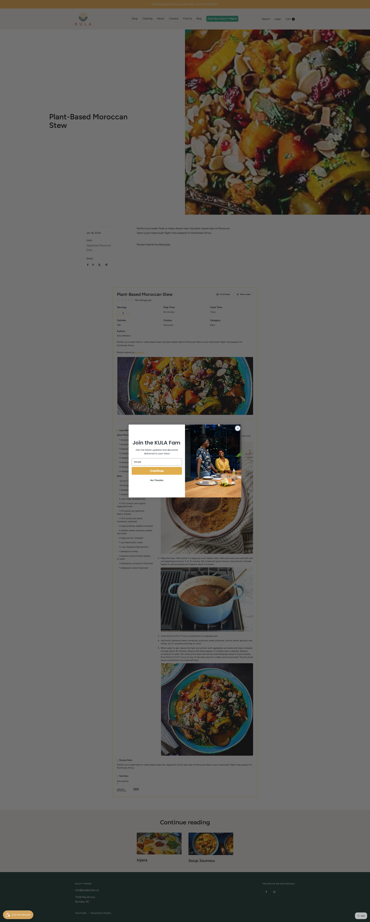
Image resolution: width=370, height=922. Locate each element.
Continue (157, 471)
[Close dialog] (237, 428)
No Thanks (156, 480)
